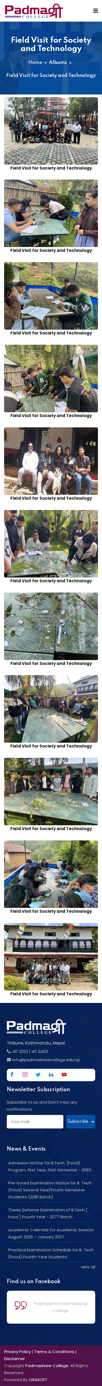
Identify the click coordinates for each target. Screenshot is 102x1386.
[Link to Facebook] (12, 1074)
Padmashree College (46, 1365)
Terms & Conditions (54, 1351)
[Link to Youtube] (64, 1074)
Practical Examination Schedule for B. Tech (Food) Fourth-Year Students (51, 1253)
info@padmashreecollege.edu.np (46, 1060)
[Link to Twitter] (38, 1074)
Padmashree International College (60, 1307)
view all (88, 1267)
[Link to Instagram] (25, 1074)
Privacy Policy (17, 1351)
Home (35, 62)
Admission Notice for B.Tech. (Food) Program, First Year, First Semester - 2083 (49, 1166)
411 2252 (20, 1051)
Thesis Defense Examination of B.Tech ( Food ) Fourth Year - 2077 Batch (48, 1213)
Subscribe (78, 1122)
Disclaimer (14, 1358)
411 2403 (40, 1051)
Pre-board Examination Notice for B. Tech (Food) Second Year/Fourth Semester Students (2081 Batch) (49, 1190)
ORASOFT (38, 1379)
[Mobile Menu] (95, 11)
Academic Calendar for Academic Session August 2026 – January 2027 (51, 1233)
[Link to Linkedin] (51, 1074)
